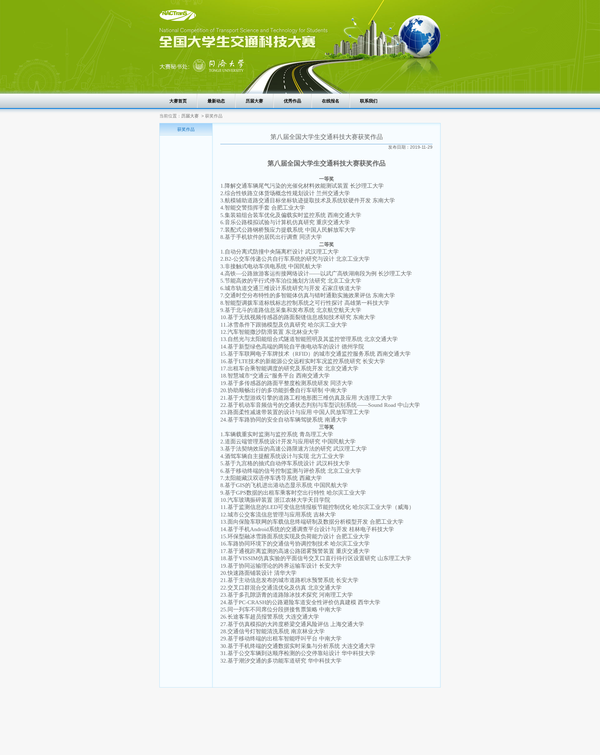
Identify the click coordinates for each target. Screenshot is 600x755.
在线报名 (330, 100)
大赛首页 (178, 100)
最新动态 (216, 100)
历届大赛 (254, 100)
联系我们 (369, 100)
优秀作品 (292, 100)
